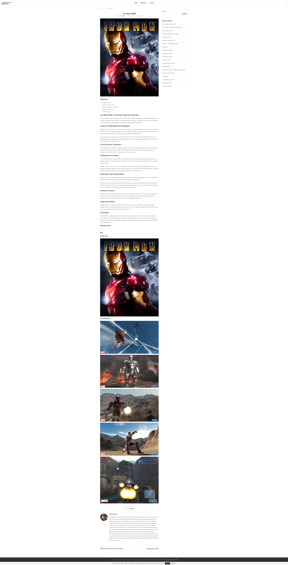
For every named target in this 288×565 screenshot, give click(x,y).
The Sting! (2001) (166, 60)
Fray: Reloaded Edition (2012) (168, 24)
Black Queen (165, 47)
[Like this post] (126, 508)
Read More (173, 563)
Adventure (108, 104)
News (135, 3)
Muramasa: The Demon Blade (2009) (170, 43)
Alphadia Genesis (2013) (167, 50)
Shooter (113, 104)
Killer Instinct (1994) (166, 53)
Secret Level (110, 109)
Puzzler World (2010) (167, 82)
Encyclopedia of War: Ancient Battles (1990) (171, 27)
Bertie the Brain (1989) (167, 30)
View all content (167, 559)
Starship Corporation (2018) (168, 40)
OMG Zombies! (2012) (167, 56)
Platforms (143, 3)
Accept (167, 563)
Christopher (123, 15)
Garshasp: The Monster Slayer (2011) (170, 33)
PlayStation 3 (110, 107)
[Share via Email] (132, 508)
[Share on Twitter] (129, 508)
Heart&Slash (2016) (166, 37)
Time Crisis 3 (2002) (166, 86)
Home (101, 8)
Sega (109, 111)
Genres (151, 3)
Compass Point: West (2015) (168, 79)
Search (163, 11)
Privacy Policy (174, 559)
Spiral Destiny (165, 76)
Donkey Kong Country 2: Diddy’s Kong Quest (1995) (173, 69)
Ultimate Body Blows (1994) (168, 63)
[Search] (286, 3)
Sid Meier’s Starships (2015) (168, 73)
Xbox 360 (116, 107)
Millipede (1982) (166, 66)
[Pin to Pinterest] (131, 508)
